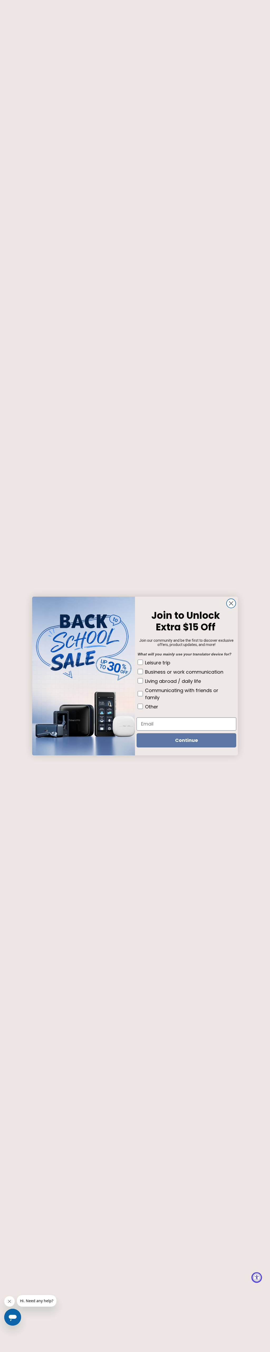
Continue (186, 740)
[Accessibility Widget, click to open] (256, 1277)
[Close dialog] (231, 603)
